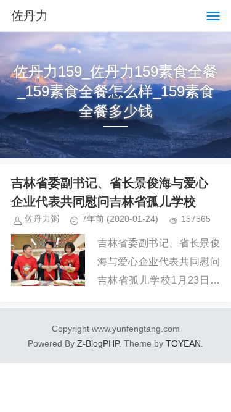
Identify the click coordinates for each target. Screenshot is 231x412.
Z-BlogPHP (98, 343)
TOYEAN (183, 343)
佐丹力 (29, 15)
